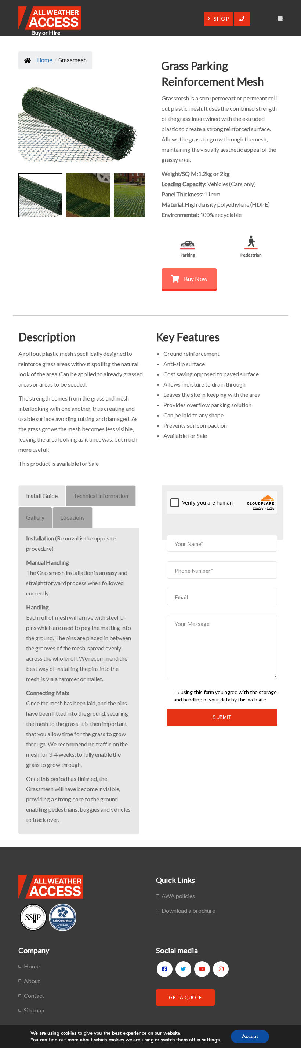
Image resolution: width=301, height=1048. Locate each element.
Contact (34, 995)
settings (210, 1040)
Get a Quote (185, 997)
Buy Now (195, 278)
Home (44, 60)
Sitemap (34, 1010)
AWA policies (178, 895)
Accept (250, 1036)
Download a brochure (188, 910)
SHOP (221, 18)
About (32, 980)
